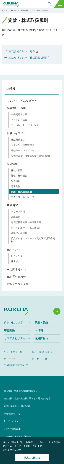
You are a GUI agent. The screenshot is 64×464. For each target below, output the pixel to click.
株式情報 (12, 163)
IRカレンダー (18, 256)
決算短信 (15, 217)
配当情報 (15, 181)
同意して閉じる (32, 457)
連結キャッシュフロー (22, 150)
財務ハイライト (16, 133)
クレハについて (13, 322)
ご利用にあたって (12, 414)
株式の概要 (17, 170)
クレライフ (38, 358)
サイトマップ (10, 358)
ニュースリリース (13, 352)
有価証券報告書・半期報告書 (26, 222)
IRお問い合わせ (16, 276)
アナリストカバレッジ (22, 197)
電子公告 (15, 186)
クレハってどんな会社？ (21, 100)
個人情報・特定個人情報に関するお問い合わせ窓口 (28, 398)
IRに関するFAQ (16, 269)
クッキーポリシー (12, 421)
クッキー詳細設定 (12, 428)
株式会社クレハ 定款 (22, 51)
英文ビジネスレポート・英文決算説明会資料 (33, 240)
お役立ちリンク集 (17, 284)
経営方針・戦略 (16, 108)
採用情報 (40, 338)
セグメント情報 (19, 119)
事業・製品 (41, 322)
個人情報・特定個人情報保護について (22, 391)
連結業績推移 (18, 139)
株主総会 (15, 261)
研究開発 (9, 330)
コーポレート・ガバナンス (25, 125)
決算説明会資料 (19, 233)
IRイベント (13, 249)
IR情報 (10, 88)
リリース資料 (18, 211)
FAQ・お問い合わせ (42, 352)
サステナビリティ (14, 338)
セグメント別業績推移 (22, 145)
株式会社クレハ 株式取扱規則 (27, 57)
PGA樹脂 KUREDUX (14, 365)
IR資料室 (12, 205)
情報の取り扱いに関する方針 (17, 406)
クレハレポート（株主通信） (26, 227)
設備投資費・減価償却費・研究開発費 (30, 155)
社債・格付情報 (19, 175)
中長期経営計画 (19, 114)
